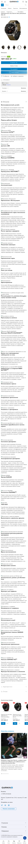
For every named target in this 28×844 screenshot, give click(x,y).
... (14, 11)
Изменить (9, 84)
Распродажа (3, 8)
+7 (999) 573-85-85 (6, 794)
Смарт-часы (15, 8)
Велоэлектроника (23, 8)
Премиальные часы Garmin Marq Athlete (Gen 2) (17, 716)
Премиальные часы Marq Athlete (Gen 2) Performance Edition (6, 716)
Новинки (9, 8)
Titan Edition (20, 12)
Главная (3, 12)
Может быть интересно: (7, 731)
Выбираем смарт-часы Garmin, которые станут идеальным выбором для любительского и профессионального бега (13, 761)
